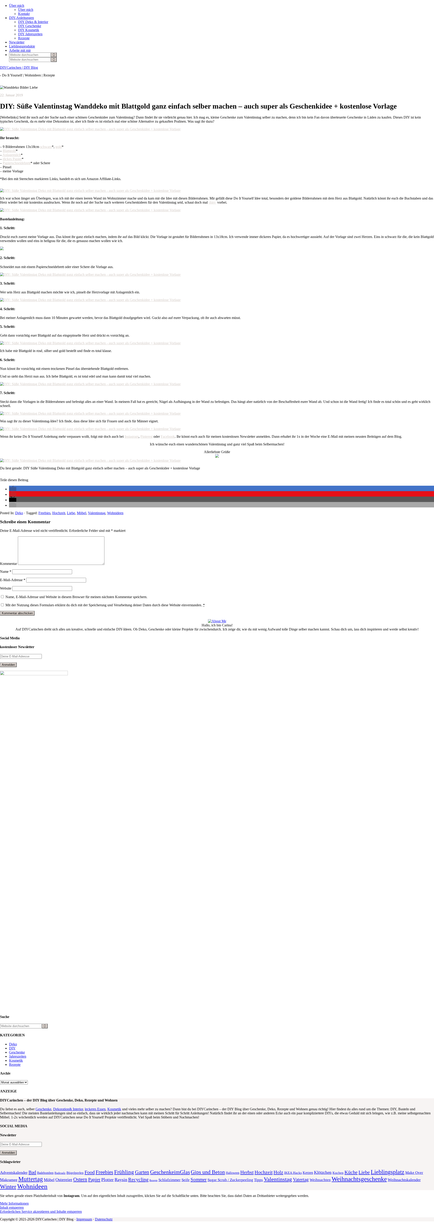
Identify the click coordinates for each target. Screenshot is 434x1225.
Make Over (414, 1172)
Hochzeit (58, 513)
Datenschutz (104, 1219)
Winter (8, 1186)
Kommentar (8, 564)
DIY (12, 1048)
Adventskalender (14, 1172)
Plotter (107, 1179)
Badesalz (60, 1173)
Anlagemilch (11, 155)
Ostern (80, 1179)
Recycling (138, 1179)
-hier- (212, 202)
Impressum (84, 1219)
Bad (32, 1172)
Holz (278, 1172)
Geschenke (17, 1052)
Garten (142, 1172)
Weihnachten (320, 1180)
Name (5, 571)
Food (90, 1172)
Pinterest (146, 436)
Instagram (132, 436)
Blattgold (9, 151)
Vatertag (301, 1179)
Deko (19, 513)
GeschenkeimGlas (170, 1172)
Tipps (258, 1180)
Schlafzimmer (169, 1180)
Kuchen (338, 1173)
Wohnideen (115, 513)
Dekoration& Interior (68, 1109)
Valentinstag (96, 513)
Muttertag (30, 1179)
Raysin (121, 1179)
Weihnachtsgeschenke (359, 1178)
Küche (351, 1172)
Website (5, 588)
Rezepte (15, 1064)
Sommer (199, 1179)
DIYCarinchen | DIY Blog (19, 67)
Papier (94, 1179)
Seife (186, 1180)
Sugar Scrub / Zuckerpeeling (230, 1180)
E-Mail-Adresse (12, 580)
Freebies (44, 513)
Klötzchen (323, 1172)
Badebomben (45, 1173)
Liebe (71, 513)
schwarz (46, 147)
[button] (12, 489)
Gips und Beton (208, 1172)
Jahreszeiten (17, 1056)
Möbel (81, 513)
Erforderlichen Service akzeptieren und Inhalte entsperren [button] (41, 1211)
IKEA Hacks (293, 1173)
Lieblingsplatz (387, 1172)
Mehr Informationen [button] (14, 1203)
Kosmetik (16, 1060)
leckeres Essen (95, 1109)
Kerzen (308, 1173)
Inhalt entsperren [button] (12, 1207)
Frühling (124, 1172)
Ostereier (63, 1179)
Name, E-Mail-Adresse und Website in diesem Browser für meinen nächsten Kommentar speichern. (76, 597)
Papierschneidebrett (17, 163)
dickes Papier (12, 159)
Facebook (168, 436)
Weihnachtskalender (404, 1179)
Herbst (247, 1172)
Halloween (232, 1173)
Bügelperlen (75, 1173)
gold (58, 147)
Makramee (8, 1179)
